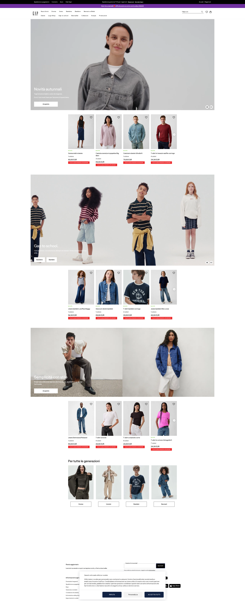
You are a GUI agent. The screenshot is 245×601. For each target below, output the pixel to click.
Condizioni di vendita (72, 592)
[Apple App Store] (175, 586)
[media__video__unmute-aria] (211, 107)
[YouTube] (166, 578)
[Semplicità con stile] (122, 362)
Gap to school (63, 15)
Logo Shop (52, 15)
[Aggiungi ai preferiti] (91, 117)
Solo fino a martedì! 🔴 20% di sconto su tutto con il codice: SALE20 (122, 6)
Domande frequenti (72, 581)
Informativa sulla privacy (73, 595)
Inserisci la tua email (131, 563)
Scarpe (93, 15)
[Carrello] (210, 12)
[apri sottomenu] (49, 11)
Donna (54, 11)
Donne (81, 504)
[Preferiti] (207, 12)
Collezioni (84, 15)
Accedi (201, 2)
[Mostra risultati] (202, 12)
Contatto (55, 2)
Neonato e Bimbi (89, 11)
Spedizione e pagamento (41, 2)
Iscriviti (160, 566)
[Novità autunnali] (122, 64)
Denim (43, 15)
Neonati (164, 504)
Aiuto (61, 2)
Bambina (69, 11)
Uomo (61, 11)
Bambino (78, 11)
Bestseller (74, 15)
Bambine (39, 260)
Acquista (46, 104)
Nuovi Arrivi (45, 11)
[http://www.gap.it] (35, 13)
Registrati (131, 2)
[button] (174, 134)
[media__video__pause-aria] (207, 107)
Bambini (52, 260)
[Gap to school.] (122, 220)
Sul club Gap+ (139, 2)
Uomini (108, 504)
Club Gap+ (69, 2)
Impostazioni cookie (72, 598)
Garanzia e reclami (71, 590)
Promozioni (103, 15)
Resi (67, 587)
